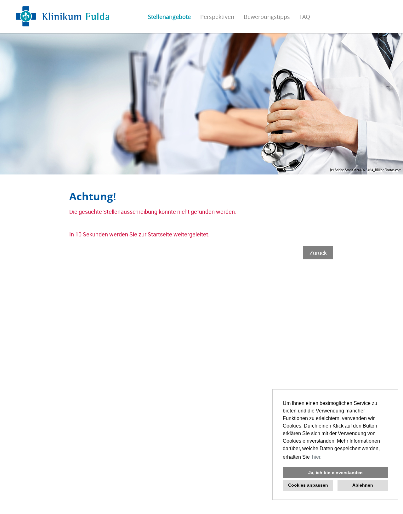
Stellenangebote (169, 16)
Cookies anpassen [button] (308, 485)
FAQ (304, 16)
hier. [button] (316, 457)
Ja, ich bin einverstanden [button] (335, 472)
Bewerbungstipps (267, 16)
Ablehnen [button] (362, 485)
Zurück (318, 253)
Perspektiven (217, 16)
